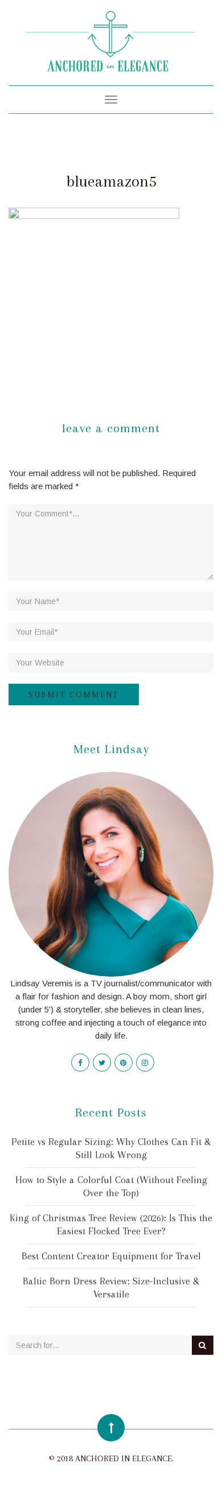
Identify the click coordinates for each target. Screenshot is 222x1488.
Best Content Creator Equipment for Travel (111, 1256)
